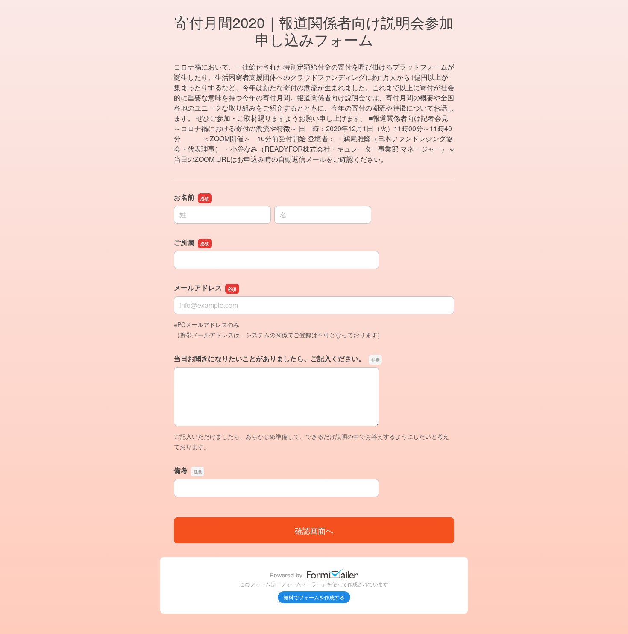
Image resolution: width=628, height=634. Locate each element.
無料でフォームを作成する (314, 597)
